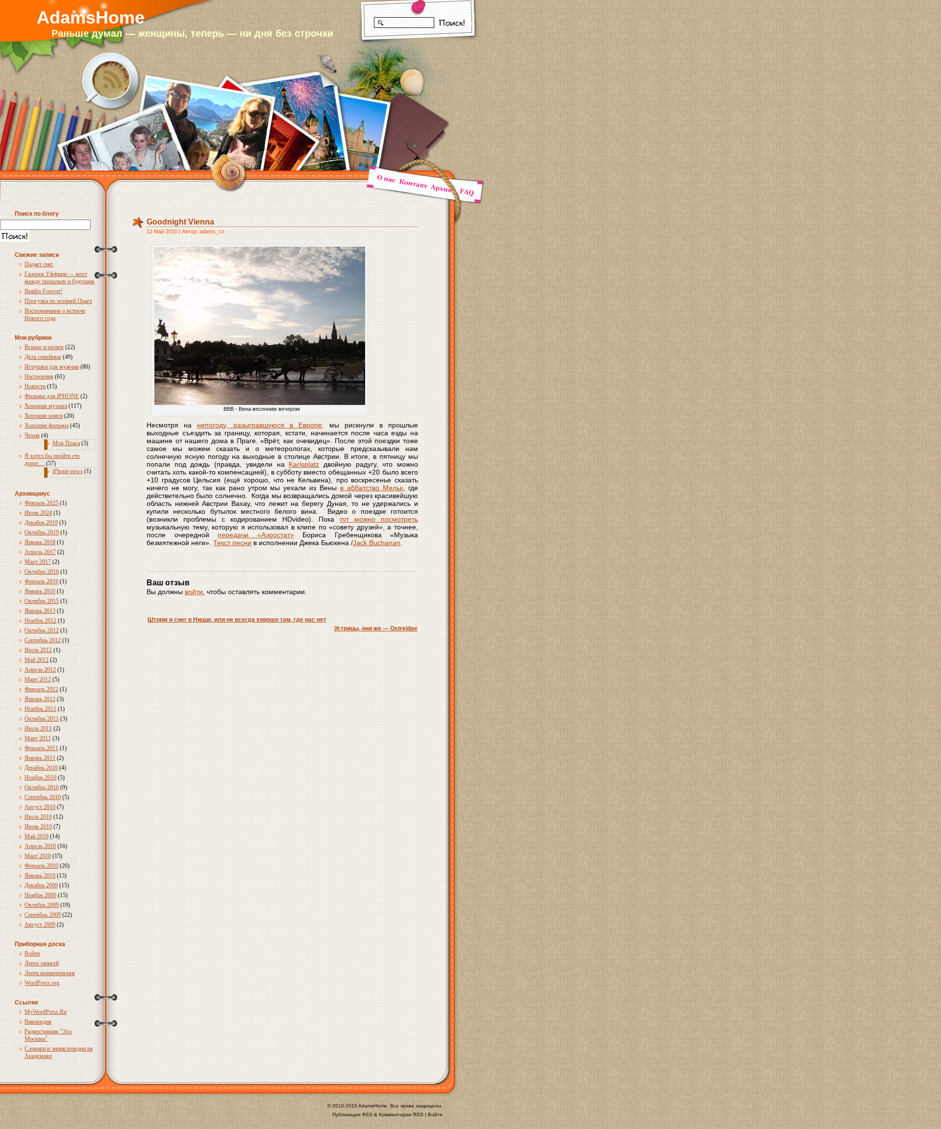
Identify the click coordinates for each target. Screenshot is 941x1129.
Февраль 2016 (41, 581)
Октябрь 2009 (42, 905)
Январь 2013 (40, 610)
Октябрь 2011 (42, 718)
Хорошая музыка (46, 405)
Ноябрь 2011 (40, 708)
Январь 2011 (40, 757)
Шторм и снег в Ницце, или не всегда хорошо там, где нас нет (237, 619)
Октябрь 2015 (42, 601)
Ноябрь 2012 (40, 620)
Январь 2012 (40, 699)
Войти (32, 953)
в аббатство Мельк (371, 488)
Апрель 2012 (40, 669)
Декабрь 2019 (41, 522)
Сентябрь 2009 (43, 914)
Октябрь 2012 (42, 630)
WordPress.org (42, 982)
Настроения (39, 376)
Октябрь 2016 (42, 571)
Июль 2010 (38, 816)
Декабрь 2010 (41, 767)
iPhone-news (67, 471)
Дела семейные (43, 356)
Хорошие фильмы (47, 425)
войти (194, 592)
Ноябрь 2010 (40, 777)
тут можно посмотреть (379, 519)
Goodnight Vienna (180, 222)
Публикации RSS (352, 1114)
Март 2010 (38, 856)
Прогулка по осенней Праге (58, 301)
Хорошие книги (44, 415)
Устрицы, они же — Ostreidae (376, 628)
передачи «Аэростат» (256, 535)
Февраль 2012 (41, 689)
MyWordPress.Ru (46, 1011)
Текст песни (232, 543)
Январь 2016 (40, 591)
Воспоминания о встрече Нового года (55, 314)
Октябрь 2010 (42, 787)
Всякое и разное (44, 347)
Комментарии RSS (401, 1114)
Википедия (38, 1021)
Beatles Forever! (44, 291)
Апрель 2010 (40, 846)
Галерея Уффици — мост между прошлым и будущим (60, 278)
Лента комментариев (50, 973)
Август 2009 (40, 924)
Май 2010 (37, 836)
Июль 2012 (38, 650)
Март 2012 (38, 679)
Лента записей (42, 963)
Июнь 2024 (38, 512)
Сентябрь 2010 (43, 797)
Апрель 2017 (40, 552)
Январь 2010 (40, 875)
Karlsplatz (304, 464)
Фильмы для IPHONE (52, 396)
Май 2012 (37, 659)
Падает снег (39, 264)
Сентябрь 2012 (43, 640)
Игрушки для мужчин (52, 366)
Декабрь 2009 (41, 885)
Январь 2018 (40, 542)
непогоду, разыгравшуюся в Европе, (260, 425)
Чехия (32, 435)
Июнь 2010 (38, 826)
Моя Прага (66, 443)
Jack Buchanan (376, 543)
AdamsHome (91, 17)
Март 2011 (38, 738)
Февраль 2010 (41, 865)
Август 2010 (40, 806)
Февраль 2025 (41, 503)
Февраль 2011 (41, 748)
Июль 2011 (38, 728)
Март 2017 (38, 561)
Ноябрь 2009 (40, 895)
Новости (35, 386)
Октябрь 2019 (42, 532)
